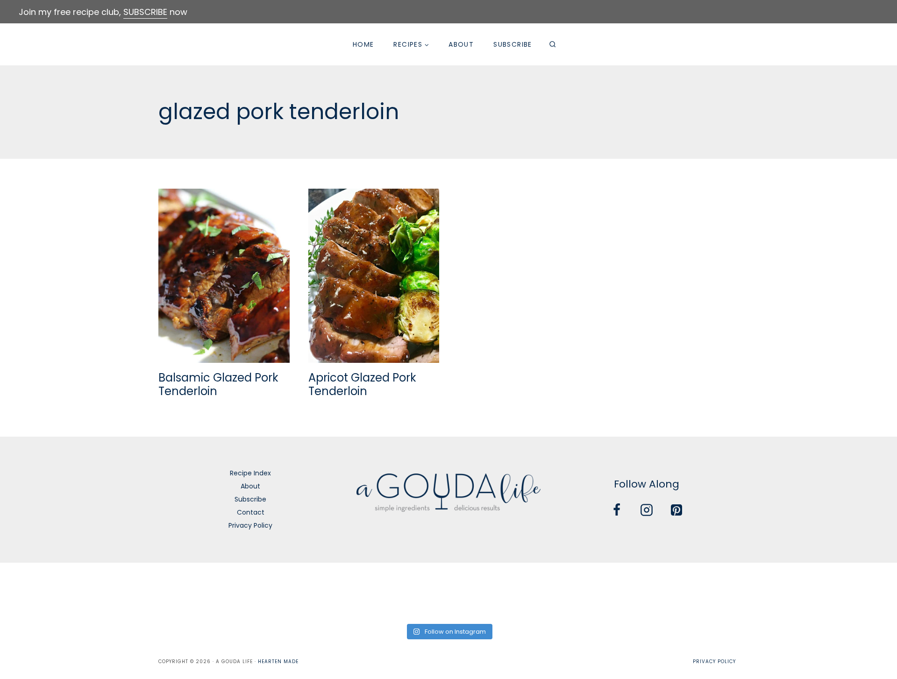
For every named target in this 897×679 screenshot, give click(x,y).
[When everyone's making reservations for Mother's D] (313, 592)
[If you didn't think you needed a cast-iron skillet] (403, 592)
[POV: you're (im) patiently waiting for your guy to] (133, 592)
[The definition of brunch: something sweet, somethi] (764, 592)
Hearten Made (278, 661)
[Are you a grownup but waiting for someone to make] (223, 592)
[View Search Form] (553, 44)
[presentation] (224, 276)
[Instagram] (647, 510)
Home (363, 44)
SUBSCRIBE (145, 12)
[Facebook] (617, 510)
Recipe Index (250, 473)
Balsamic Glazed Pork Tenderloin (218, 384)
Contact (250, 512)
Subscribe (512, 44)
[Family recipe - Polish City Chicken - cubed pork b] (583, 592)
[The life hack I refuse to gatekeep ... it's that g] (674, 592)
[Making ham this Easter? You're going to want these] (854, 592)
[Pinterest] (676, 510)
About (461, 44)
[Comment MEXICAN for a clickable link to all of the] (493, 592)
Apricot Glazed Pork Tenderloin (362, 384)
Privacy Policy (250, 525)
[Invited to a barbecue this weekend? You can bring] (42, 592)
